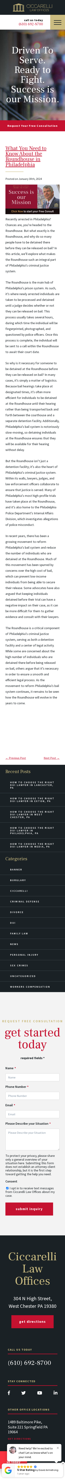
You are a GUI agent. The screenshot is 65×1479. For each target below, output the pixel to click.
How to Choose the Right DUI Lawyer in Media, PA (32, 845)
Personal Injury (24, 954)
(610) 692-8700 (29, 1363)
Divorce (17, 912)
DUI (13, 922)
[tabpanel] (32, 1431)
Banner (16, 869)
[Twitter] (23, 1394)
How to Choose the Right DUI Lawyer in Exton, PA (32, 800)
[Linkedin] (55, 1394)
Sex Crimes (19, 965)
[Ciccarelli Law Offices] (32, 7)
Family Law (19, 933)
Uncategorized (23, 976)
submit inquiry (29, 1209)
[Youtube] (39, 1394)
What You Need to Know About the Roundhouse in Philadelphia (25, 156)
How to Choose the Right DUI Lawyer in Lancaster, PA (32, 785)
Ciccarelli (19, 890)
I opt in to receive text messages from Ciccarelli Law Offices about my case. (30, 1192)
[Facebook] (9, 1394)
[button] (63, 1464)
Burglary (18, 880)
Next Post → (52, 758)
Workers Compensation (30, 986)
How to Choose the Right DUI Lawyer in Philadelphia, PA (32, 830)
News (14, 944)
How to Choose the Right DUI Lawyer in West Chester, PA (32, 814)
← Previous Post (15, 758)
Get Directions (32, 1321)
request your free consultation (32, 125)
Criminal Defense (25, 901)
